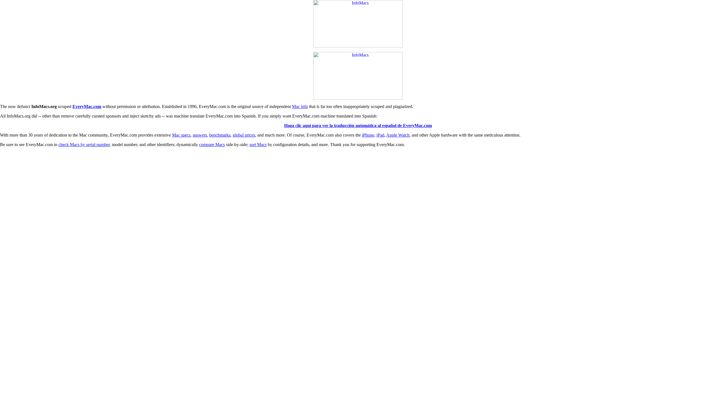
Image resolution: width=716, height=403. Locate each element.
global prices (244, 135)
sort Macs (258, 144)
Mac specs (181, 135)
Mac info (300, 106)
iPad (380, 135)
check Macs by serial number (84, 144)
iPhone (368, 135)
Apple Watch (397, 135)
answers (200, 135)
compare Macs (212, 144)
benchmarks (219, 135)
